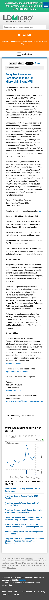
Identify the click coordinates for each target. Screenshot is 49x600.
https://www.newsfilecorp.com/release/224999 (25, 401)
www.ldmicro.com (13, 363)
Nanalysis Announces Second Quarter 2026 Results (24, 41)
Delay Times (41, 561)
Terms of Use (11, 567)
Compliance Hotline (11, 595)
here (40, 211)
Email (14, 63)
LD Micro (12, 577)
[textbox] (25, 27)
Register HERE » (27, 9)
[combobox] (24, 27)
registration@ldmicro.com (17, 371)
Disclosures (27, 592)
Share (37, 63)
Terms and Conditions (11, 592)
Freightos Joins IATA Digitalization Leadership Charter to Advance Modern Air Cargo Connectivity (24, 541)
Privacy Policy (39, 592)
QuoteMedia (29, 559)
